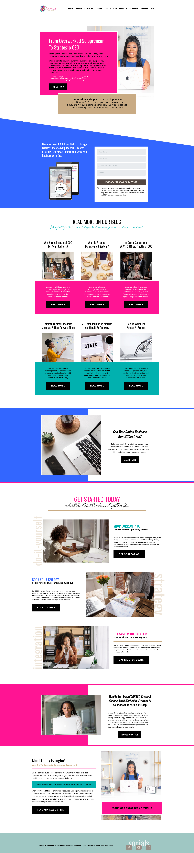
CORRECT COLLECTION (106, 9)
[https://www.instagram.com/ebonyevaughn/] (148, 847)
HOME (70, 9)
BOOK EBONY (132, 9)
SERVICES (88, 9)
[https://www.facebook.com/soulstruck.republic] (129, 847)
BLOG (121, 9)
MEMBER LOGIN (147, 9)
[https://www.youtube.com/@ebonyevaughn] (139, 847)
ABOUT (79, 9)
